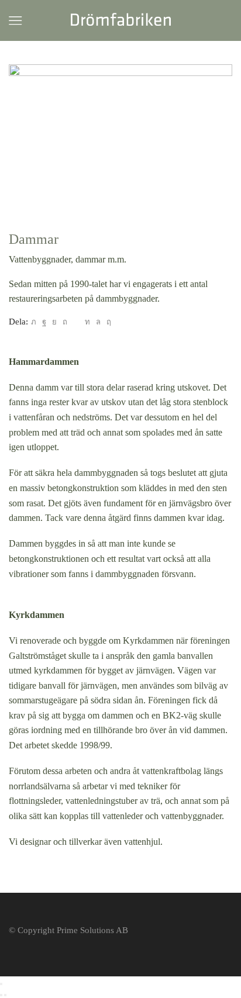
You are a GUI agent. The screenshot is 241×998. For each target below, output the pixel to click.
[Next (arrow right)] (5, 995)
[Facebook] (44, 321)
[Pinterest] (65, 321)
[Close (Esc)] (1, 984)
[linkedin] (87, 321)
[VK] (54, 321)
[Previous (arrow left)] (1, 995)
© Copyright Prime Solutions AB (68, 930)
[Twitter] (33, 321)
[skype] (107, 321)
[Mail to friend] (76, 321)
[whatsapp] (98, 321)
